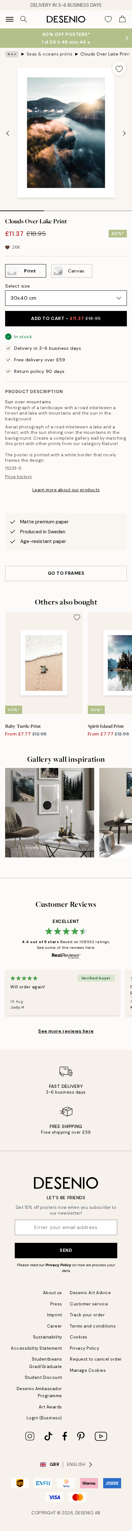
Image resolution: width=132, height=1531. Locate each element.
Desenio (84, 1513)
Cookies (78, 1337)
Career (54, 1326)
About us (52, 1292)
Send (66, 1250)
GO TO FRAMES (66, 573)
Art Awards (50, 1407)
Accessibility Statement (36, 1348)
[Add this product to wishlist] (119, 68)
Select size (17, 286)
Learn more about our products (66, 490)
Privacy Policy (58, 1265)
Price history (18, 476)
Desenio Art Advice (90, 1292)
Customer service (89, 1304)
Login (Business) (44, 1418)
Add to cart (66, 318)
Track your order (87, 1315)
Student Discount (43, 1377)
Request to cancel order (96, 1359)
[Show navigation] (10, 19)
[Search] (24, 19)
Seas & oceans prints (49, 54)
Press (56, 1304)
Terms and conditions (93, 1326)
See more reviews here (66, 1031)
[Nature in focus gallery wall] (49, 812)
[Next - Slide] (124, 133)
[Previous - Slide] (8, 133)
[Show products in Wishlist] (108, 19)
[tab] (22, 208)
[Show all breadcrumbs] (12, 54)
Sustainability (47, 1337)
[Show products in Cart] (122, 19)
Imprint (54, 1315)
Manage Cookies (88, 1370)
